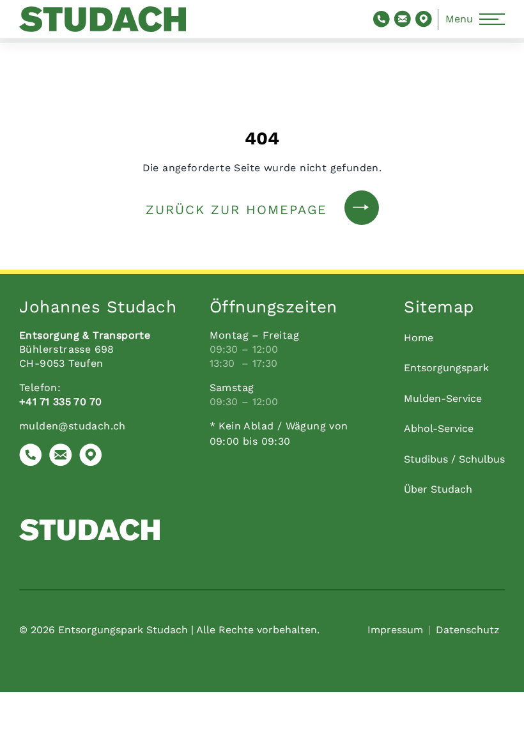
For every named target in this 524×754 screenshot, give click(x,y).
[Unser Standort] (90, 456)
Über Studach (438, 489)
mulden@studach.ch (72, 426)
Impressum (395, 630)
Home (418, 338)
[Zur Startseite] (102, 18)
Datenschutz (468, 630)
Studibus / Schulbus (454, 459)
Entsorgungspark (446, 368)
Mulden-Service (443, 398)
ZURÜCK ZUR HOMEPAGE (236, 209)
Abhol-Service (439, 428)
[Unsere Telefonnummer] (30, 456)
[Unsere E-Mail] (60, 456)
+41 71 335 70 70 (60, 402)
